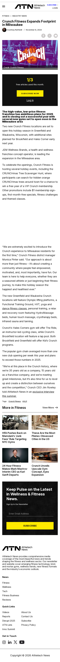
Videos (5, 612)
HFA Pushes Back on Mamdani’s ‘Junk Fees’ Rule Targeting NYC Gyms (14, 437)
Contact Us (27, 616)
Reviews (6, 599)
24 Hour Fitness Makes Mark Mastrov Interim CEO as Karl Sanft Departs (14, 470)
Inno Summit (8, 629)
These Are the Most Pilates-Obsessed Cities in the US (43, 435)
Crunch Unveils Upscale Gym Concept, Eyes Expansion (40, 470)
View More (48, 407)
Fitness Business (10, 595)
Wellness (6, 587)
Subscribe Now (30, 93)
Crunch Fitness (15, 401)
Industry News (19, 16)
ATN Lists (7, 624)
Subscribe (52, 5)
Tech (4, 591)
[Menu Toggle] (3, 6)
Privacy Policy (28, 624)
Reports (6, 616)
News (5, 577)
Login (55, 8)
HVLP (24, 401)
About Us (26, 612)
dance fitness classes (14, 308)
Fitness (5, 16)
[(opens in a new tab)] (4, 643)
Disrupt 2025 (8, 620)
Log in (30, 100)
